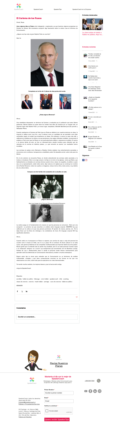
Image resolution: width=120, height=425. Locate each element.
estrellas (19, 279)
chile (60, 279)
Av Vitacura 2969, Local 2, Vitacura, (28, 410)
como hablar (45, 279)
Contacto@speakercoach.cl (27, 402)
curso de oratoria (55, 281)
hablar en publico (28, 279)
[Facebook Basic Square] (83, 160)
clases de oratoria (21, 281)
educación (19, 285)
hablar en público (67, 281)
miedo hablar (39, 281)
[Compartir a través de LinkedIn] (26, 291)
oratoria (31, 281)
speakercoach (54, 279)
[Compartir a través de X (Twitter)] (22, 291)
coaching (66, 279)
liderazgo (37, 279)
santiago (46, 281)
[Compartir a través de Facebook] (17, 291)
